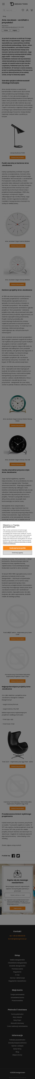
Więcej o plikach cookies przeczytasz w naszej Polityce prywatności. (17, 542)
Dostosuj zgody (17, 553)
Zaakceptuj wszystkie (17, 548)
